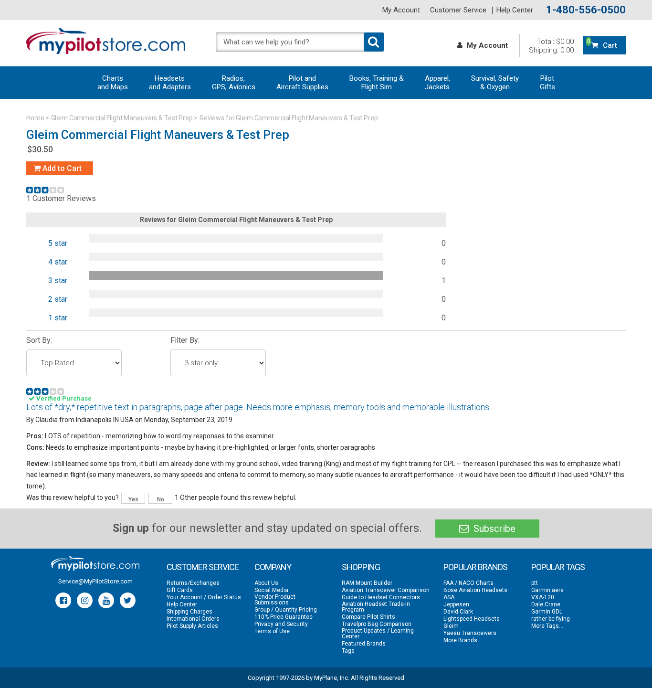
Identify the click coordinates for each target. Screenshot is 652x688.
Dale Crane (545, 604)
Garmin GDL (546, 611)
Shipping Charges (189, 611)
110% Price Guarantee (283, 617)
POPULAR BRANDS (475, 567)
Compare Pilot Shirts (368, 617)
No (160, 499)
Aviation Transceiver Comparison (386, 590)
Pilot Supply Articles (192, 626)
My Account (401, 10)
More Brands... (462, 640)
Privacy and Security (281, 624)
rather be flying (550, 619)
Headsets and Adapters (170, 82)
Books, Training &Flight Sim (376, 82)
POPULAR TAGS (558, 567)
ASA (448, 597)
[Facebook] (63, 600)
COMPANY (272, 567)
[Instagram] (85, 600)
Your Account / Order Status (204, 597)
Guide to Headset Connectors (381, 597)
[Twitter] (128, 600)
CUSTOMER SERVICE (203, 567)
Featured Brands (364, 643)
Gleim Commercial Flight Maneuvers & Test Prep (122, 118)
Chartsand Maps (112, 82)
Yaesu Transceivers (469, 633)
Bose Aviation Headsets (475, 590)
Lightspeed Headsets (471, 619)
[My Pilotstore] (95, 563)
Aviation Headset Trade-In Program (376, 607)
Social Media (271, 590)
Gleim (451, 626)
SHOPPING (361, 567)
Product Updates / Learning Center (378, 633)
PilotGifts (547, 82)
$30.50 (40, 149)
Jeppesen (456, 604)
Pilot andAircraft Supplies (302, 82)
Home (35, 118)
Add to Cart (61, 168)
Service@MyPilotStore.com (95, 581)
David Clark (458, 611)
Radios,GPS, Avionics (233, 82)
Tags (348, 651)
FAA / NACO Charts (468, 583)
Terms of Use (272, 631)
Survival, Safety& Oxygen (495, 82)
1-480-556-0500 (586, 10)
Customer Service (458, 10)
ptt (534, 583)
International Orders (193, 619)
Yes (133, 499)
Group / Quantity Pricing (285, 610)
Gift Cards (180, 590)
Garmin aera (547, 590)
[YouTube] (106, 600)
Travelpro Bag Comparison (376, 624)
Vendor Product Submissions (274, 599)
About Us (266, 583)
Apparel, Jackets (437, 82)
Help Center (514, 10)
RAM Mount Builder (367, 583)
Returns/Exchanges (193, 583)
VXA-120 (542, 597)
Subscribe (493, 528)
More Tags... (547, 626)
